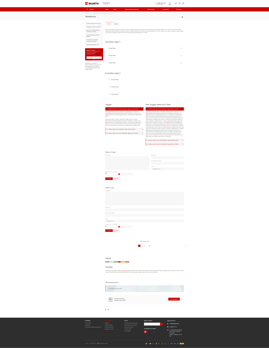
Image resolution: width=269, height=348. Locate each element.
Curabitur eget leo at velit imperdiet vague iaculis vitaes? (122, 109)
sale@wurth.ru (173, 326)
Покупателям (108, 320)
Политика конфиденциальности (93, 327)
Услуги (126, 320)
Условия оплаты (109, 325)
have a (140, 272)
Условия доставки (109, 327)
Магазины (87, 325)
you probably (124, 270)
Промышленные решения (130, 325)
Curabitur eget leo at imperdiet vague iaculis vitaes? (121, 129)
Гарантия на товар (109, 329)
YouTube (145, 331)
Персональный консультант (131, 323)
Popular (109, 24)
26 (149, 245)
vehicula (107, 114)
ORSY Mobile (127, 331)
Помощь (107, 323)
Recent (116, 24)
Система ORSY (127, 329)
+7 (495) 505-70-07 (161, 3)
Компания (87, 320)
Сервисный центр (128, 327)
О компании (88, 323)
